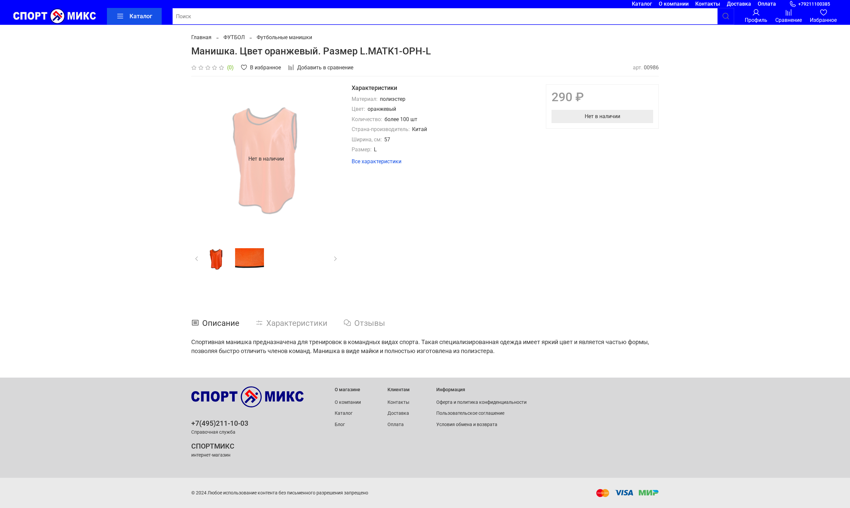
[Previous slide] (202, 159)
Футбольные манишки (284, 37)
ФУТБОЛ (234, 37)
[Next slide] (330, 159)
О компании (674, 4)
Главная (201, 37)
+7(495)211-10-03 (219, 423)
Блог (340, 424)
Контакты (707, 4)
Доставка (739, 4)
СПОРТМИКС (212, 446)
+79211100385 (814, 4)
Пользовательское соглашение (470, 413)
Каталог (642, 4)
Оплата (767, 4)
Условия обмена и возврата (466, 424)
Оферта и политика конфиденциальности (481, 402)
